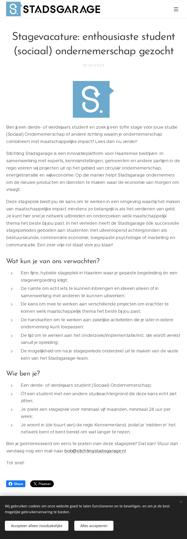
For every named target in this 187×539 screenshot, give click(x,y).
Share (18, 484)
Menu (176, 9)
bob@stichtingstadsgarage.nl (95, 451)
